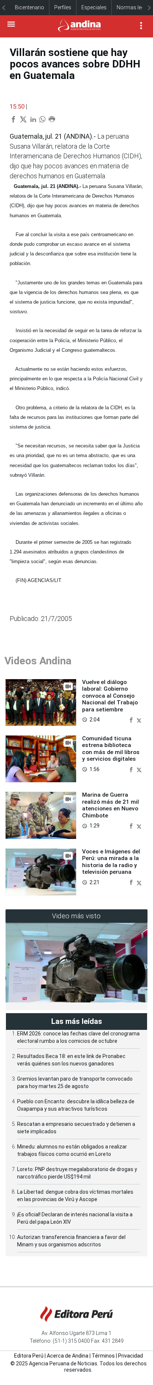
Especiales (94, 7)
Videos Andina (37, 661)
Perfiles (62, 7)
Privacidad (130, 1356)
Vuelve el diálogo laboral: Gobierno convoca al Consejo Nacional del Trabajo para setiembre (110, 696)
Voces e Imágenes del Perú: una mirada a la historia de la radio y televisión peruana (111, 861)
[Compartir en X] (139, 719)
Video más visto (76, 916)
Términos (103, 1356)
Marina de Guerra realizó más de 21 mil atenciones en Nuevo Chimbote (110, 805)
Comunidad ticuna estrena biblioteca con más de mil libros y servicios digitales (111, 748)
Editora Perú (28, 1356)
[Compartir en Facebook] (132, 719)
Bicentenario (29, 7)
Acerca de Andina (67, 1356)
